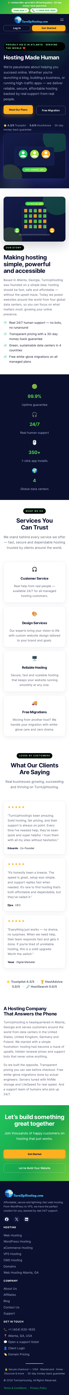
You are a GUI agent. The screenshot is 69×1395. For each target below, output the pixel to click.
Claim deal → (20, 10)
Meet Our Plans (18, 109)
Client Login (16, 1348)
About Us (10, 1288)
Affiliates (10, 1294)
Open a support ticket (23, 1342)
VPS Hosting (12, 1254)
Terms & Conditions (15, 1387)
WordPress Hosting (17, 1241)
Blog (7, 1301)
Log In (17, 28)
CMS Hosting (13, 1260)
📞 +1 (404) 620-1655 (44, 10)
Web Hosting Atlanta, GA (21, 1272)
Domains (10, 1266)
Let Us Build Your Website (34, 1168)
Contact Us (11, 1307)
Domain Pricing (18, 1354)
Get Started (49, 28)
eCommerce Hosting (18, 1247)
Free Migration (51, 110)
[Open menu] (61, 19)
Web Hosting (13, 1235)
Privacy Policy (38, 1387)
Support (9, 1313)
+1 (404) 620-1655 (21, 1329)
